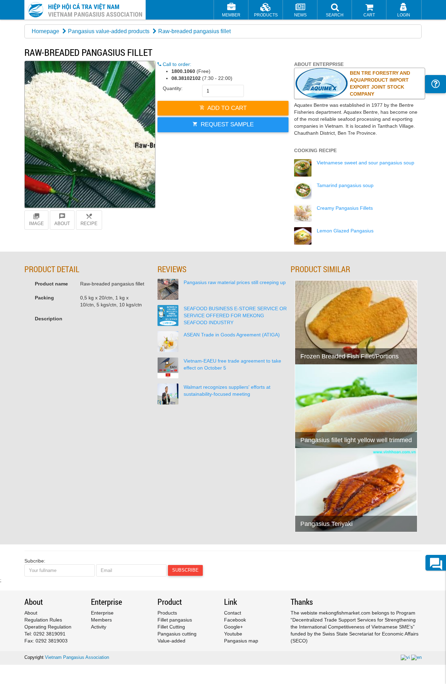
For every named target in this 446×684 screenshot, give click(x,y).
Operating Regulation (47, 627)
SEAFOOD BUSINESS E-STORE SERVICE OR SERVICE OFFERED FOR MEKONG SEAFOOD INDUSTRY (235, 315)
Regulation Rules (43, 620)
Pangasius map (241, 641)
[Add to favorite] (320, 341)
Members (101, 620)
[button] (334, 10)
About (30, 613)
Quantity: (173, 88)
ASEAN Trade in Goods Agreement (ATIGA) (232, 334)
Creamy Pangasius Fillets (345, 208)
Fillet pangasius (174, 620)
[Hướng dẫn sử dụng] (435, 84)
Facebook (235, 620)
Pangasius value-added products (108, 31)
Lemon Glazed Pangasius (345, 230)
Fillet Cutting (171, 627)
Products (167, 613)
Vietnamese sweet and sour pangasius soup (365, 162)
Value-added (171, 641)
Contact (232, 613)
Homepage (45, 31)
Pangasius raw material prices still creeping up (235, 282)
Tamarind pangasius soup (345, 185)
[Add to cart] (303, 341)
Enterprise (102, 613)
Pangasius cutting (177, 634)
